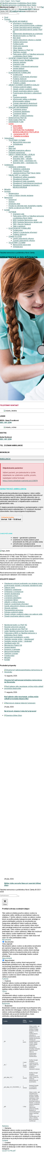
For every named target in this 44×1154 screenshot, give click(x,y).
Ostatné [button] (5, 1140)
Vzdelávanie (8, 165)
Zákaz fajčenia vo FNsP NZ (23, 50)
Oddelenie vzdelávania (17, 167)
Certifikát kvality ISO (11, 643)
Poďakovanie (18, 75)
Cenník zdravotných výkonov (23, 239)
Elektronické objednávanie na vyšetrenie (28, 34)
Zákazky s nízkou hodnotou (23, 116)
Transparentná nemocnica (13, 610)
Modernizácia (14, 193)
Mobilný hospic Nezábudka (23, 60)
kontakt (7, 210)
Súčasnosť (13, 200)
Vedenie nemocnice (20, 42)
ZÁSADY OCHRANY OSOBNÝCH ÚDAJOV (24, 85)
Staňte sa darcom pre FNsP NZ (20, 208)
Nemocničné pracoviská (22, 142)
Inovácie (7, 191)
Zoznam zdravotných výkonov (24, 241)
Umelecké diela (14, 204)
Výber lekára (17, 48)
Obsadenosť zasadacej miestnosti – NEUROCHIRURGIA (26, 186)
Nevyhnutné (9, 942)
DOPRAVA (12, 212)
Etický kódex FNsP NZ (17, 120)
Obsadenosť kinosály (21, 179)
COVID (11, 124)
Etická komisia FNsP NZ (18, 118)
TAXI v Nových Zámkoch (22, 224)
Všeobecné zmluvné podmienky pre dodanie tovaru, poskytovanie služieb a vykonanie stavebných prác (23, 584)
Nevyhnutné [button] (6, 940)
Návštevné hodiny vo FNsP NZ (24, 36)
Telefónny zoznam (20, 52)
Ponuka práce (9, 656)
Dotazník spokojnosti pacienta (24, 81)
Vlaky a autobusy (19, 226)
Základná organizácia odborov (20, 150)
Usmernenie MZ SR (20, 134)
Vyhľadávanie (18, 144)
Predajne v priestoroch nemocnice (25, 66)
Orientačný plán (18, 64)
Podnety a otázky (19, 83)
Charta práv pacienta (20, 46)
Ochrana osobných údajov (22, 87)
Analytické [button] (6, 1004)
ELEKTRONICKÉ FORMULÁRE (20, 73)
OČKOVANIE (17, 126)
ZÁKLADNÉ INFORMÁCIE (18, 21)
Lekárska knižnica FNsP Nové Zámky (27, 173)
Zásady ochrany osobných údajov (25, 89)
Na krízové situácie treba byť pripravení (20, 711)
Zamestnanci (9, 138)
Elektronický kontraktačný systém (16, 637)
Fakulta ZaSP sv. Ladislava (19, 175)
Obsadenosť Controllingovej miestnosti (27, 183)
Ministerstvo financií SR (13, 645)
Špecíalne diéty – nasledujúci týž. (25, 163)
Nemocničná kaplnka (20, 71)
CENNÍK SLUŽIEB (15, 236)
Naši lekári (17, 38)
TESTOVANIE (18, 128)
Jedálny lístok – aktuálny (22, 157)
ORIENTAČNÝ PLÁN (16, 122)
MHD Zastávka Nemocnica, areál (25, 220)
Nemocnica (8, 198)
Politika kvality (18, 44)
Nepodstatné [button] (7, 958)
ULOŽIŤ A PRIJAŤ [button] (9, 1151)
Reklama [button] (5, 1126)
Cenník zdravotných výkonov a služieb (27, 40)
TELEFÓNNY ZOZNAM (17, 140)
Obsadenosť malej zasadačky (24, 181)
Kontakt (7, 660)
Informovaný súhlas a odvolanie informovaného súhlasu (24, 100)
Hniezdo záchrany (19, 62)
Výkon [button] (4, 991)
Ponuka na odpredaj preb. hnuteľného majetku (25, 206)
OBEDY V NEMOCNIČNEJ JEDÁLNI (22, 155)
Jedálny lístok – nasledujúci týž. (25, 161)
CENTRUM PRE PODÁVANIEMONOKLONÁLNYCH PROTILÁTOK (26, 131)
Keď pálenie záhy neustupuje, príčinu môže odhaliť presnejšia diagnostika (21, 698)
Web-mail (12, 148)
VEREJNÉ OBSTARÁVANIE (18, 107)
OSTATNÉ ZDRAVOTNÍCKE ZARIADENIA (24, 58)
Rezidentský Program (21, 171)
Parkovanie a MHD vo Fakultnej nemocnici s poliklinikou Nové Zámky (28, 55)
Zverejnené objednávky (21, 112)
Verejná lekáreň (18, 68)
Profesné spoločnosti (17, 152)
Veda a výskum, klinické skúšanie (21, 196)
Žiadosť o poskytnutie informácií (25, 77)
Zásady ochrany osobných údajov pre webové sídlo (23, 614)
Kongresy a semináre (12, 649)
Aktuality (7, 189)
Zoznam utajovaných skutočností (25, 103)
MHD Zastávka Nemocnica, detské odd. (27, 222)
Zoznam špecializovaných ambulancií (26, 28)
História (11, 202)
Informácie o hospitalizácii (23, 23)
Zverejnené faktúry (20, 114)
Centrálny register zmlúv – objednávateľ (19, 639)
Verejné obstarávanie (12, 594)
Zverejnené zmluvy (20, 109)
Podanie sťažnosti (19, 79)
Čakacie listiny (9, 588)
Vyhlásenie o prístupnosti (13, 592)
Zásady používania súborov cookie (26, 91)
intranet (11, 146)
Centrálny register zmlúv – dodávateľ (18, 641)
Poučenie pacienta (20, 97)
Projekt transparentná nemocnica (25, 105)
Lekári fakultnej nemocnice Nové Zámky (19, 631)
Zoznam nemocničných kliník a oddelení (27, 25)
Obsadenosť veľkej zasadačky (24, 177)
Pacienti (7, 19)
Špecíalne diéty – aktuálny (22, 159)
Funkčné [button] (5, 979)
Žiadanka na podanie (21, 136)
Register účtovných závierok (14, 627)
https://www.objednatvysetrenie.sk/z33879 (20, 481)
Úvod (6, 17)
